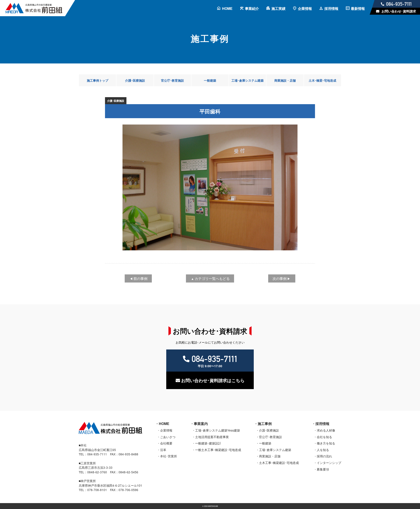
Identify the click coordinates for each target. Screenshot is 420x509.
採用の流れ (324, 456)
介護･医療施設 (135, 80)
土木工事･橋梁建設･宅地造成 (279, 462)
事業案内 (201, 423)
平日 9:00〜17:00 (214, 361)
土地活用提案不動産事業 (212, 437)
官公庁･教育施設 (172, 80)
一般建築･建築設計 (208, 443)
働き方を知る (326, 443)
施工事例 (265, 423)
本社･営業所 (168, 456)
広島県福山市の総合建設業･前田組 (38, 8)
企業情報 (302, 8)
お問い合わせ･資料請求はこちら (213, 380)
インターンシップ (329, 462)
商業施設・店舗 (285, 80)
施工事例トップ (97, 80)
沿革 (163, 450)
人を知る (323, 450)
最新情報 (355, 8)
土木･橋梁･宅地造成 (322, 80)
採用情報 (328, 8)
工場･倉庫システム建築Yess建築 (217, 430)
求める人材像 (326, 430)
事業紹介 (249, 8)
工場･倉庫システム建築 (247, 80)
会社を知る (324, 437)
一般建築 (210, 80)
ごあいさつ (167, 437)
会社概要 (166, 443)
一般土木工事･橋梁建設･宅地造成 (218, 450)
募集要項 (323, 469)
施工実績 (275, 8)
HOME (225, 8)
